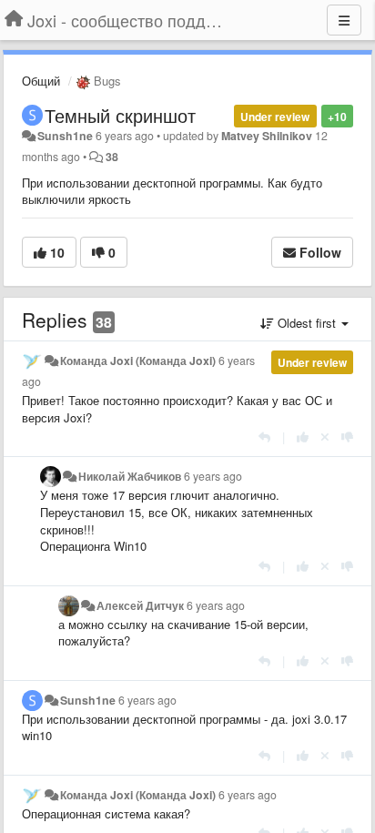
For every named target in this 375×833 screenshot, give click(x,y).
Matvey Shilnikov (266, 135)
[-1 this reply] (347, 436)
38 (112, 156)
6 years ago (213, 476)
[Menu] (344, 20)
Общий (41, 80)
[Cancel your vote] (324, 436)
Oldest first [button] (307, 322)
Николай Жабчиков (129, 476)
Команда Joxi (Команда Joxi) (138, 360)
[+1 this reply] (303, 436)
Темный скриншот (120, 115)
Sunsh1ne (65, 135)
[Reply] (264, 436)
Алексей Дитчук (140, 605)
